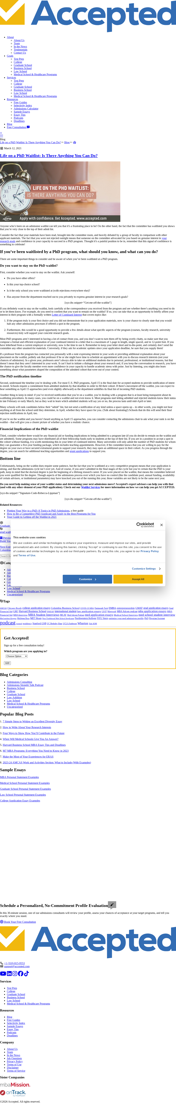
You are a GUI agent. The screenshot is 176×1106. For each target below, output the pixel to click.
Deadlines (19, 121)
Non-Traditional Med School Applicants (58, 618)
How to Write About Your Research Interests (27, 727)
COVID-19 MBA (87, 608)
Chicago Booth (14, 608)
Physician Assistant (157, 618)
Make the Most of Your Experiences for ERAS (28, 756)
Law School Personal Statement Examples (23, 794)
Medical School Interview (126, 615)
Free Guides (20, 102)
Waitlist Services (90, 487)
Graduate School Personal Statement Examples (25, 788)
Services (11, 77)
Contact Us (20, 52)
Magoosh (111, 611)
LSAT (104, 611)
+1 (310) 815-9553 (14, 963)
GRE (15, 611)
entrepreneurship (126, 608)
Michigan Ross (23, 618)
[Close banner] (161, 525)
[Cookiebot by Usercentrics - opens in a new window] (139, 524)
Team (17, 43)
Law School (20, 71)
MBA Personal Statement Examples (19, 777)
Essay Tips (19, 114)
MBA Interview (20, 615)
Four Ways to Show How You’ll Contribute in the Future (33, 733)
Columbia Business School (65, 608)
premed (19, 624)
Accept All (138, 579)
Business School (23, 68)
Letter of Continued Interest (67, 314)
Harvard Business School (32, 611)
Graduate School (23, 65)
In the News (20, 46)
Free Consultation (17, 127)
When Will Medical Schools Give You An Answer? (30, 739)
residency (27, 623)
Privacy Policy (15, 1061)
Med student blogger (8, 618)
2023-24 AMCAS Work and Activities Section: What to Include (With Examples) (47, 762)
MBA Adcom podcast (127, 611)
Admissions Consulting (19, 681)
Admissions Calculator (26, 108)
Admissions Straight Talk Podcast (25, 685)
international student (65, 611)
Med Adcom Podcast (75, 615)
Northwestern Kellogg (85, 618)
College (18, 62)
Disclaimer (13, 1067)
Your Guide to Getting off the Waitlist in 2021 (32, 516)
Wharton (83, 623)
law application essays (89, 611)
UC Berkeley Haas (54, 623)
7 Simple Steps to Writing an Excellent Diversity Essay (32, 721)
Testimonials (20, 49)
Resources (12, 99)
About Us (19, 40)
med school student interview (157, 614)
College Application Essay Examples (20, 800)
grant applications (79, 451)
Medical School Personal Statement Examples (25, 783)
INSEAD (50, 611)
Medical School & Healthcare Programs (35, 74)
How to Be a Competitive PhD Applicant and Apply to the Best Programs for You (51, 513)
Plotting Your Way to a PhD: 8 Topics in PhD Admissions (38, 510)
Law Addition (14, 697)
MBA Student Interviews (43, 614)
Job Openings (14, 1058)
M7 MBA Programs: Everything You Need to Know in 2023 (36, 750)
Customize (85, 579)
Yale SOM (93, 624)
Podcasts (18, 117)
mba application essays (152, 611)
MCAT (63, 615)
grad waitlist (6, 532)
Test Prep (19, 58)
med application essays (99, 614)
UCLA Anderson (70, 624)
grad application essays (155, 607)
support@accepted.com (17, 966)
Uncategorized (15, 594)
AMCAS (3, 608)
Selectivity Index (23, 105)
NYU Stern (102, 618)
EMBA (112, 608)
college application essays (36, 607)
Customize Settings (144, 568)
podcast (7, 622)
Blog (9, 124)
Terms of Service (16, 1070)
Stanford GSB (39, 623)
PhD (146, 618)
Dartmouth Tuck (101, 608)
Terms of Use (14, 1064)
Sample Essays (22, 111)
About (10, 37)
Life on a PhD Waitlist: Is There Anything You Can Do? (30, 142)
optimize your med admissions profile (126, 618)
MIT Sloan (36, 618)
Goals (10, 55)
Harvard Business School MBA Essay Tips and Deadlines (34, 744)
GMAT (139, 608)
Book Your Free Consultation (19, 921)
